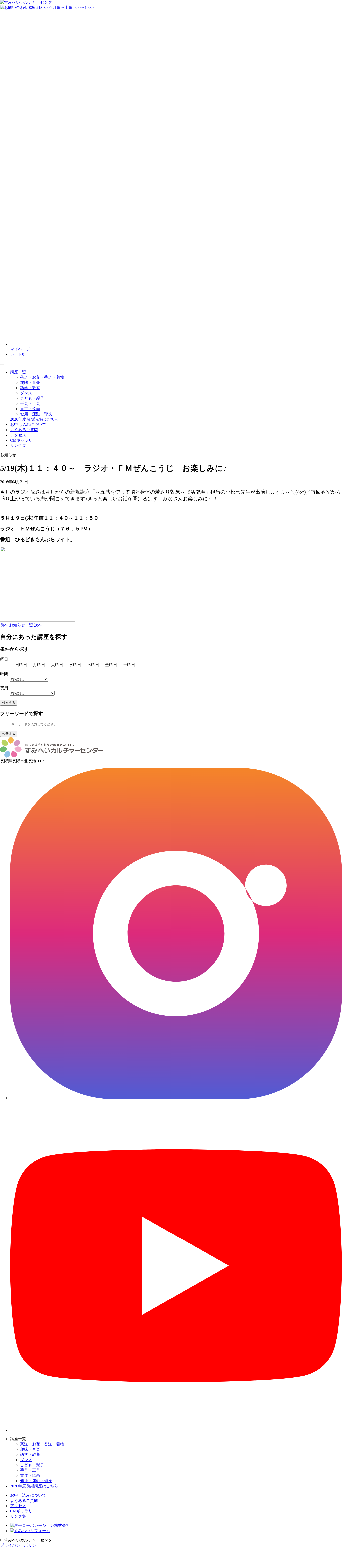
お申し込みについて (28, 424)
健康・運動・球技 (36, 414)
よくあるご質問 (24, 430)
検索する (8, 702)
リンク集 (18, 445)
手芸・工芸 (30, 403)
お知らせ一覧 (21, 625)
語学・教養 (30, 388)
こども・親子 (32, 398)
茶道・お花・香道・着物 (42, 377)
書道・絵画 (30, 409)
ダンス (26, 393)
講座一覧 (18, 372)
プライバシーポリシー (20, 1545)
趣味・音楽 (30, 382)
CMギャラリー (23, 440)
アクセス (18, 435)
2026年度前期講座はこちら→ (36, 419)
